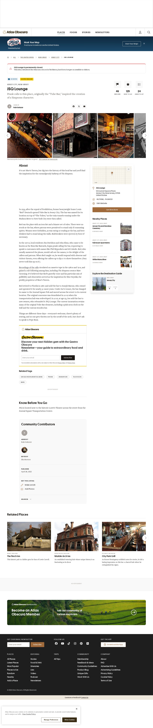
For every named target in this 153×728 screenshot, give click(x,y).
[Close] (76, 708)
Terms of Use (71, 363)
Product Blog (82, 670)
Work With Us (83, 677)
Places (10, 654)
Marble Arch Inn (62, 556)
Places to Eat (12, 670)
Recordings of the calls (29, 268)
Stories (34, 659)
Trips (56, 654)
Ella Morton (26, 460)
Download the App (115, 644)
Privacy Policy (61, 363)
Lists (32, 670)
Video (33, 673)
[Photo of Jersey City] (99, 284)
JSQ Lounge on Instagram (48, 159)
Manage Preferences (51, 720)
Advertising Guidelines (110, 670)
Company (105, 654)
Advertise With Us (108, 666)
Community (83, 654)
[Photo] (126, 228)
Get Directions (112, 210)
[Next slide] (145, 135)
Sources (24, 499)
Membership (83, 659)
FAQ (102, 663)
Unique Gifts (82, 673)
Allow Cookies (70, 720)
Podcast (34, 677)
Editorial (35, 654)
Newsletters (36, 680)
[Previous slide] (7, 135)
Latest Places (13, 663)
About (103, 659)
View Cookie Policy (29, 714)
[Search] (149, 32)
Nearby (10, 677)
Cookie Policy (107, 677)
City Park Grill (108, 556)
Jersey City (111, 280)
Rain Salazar (18, 107)
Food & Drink (36, 663)
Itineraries (35, 666)
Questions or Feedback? (76, 697)
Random (11, 673)
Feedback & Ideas (85, 663)
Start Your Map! (131, 44)
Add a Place (12, 680)
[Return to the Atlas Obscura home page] (15, 32)
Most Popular (13, 666)
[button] (117, 84)
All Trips (57, 659)
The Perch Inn (13, 556)
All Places (11, 659)
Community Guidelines (87, 666)
